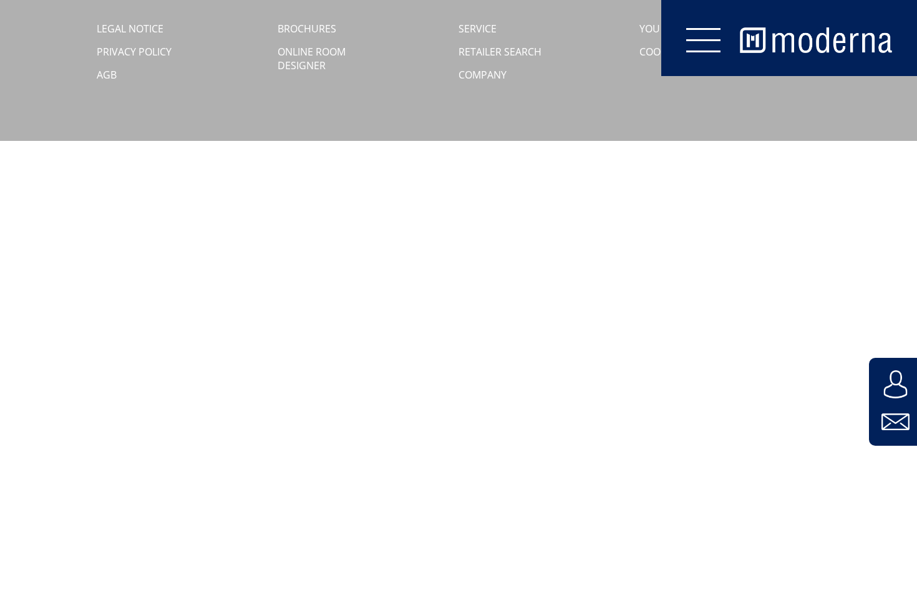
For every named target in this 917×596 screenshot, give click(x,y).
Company (482, 75)
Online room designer (312, 58)
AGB (107, 75)
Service (477, 29)
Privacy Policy (134, 52)
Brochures (307, 29)
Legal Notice (130, 29)
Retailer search (499, 52)
